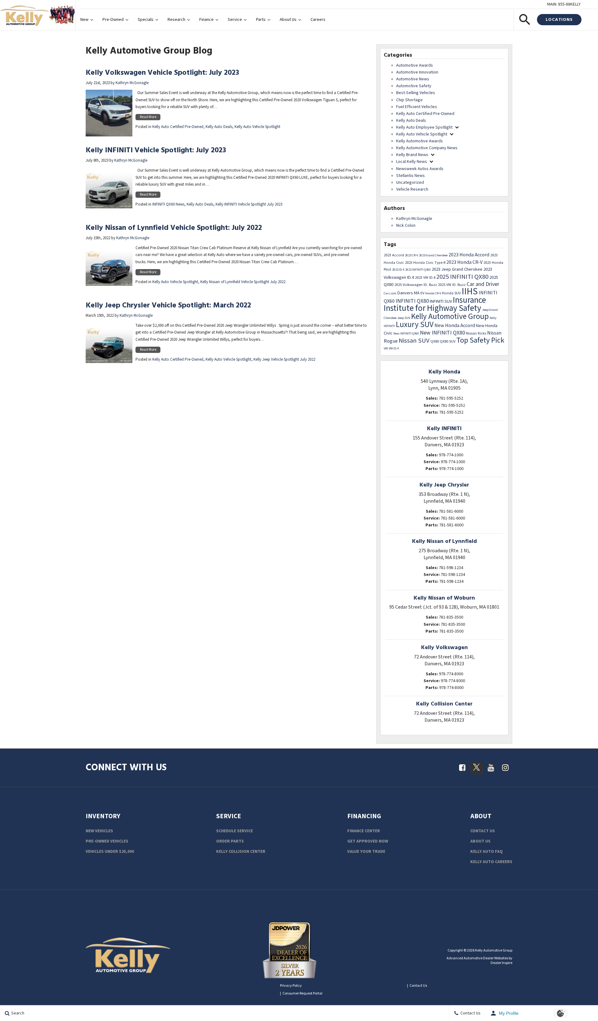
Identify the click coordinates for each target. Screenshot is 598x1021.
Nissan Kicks (476, 333)
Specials (146, 19)
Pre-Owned (113, 19)
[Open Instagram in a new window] (505, 767)
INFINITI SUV (441, 301)
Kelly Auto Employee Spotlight (424, 127)
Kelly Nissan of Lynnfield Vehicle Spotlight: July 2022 (174, 227)
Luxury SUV (415, 325)
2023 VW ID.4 (425, 277)
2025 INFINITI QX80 (462, 277)
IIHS (470, 291)
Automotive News (412, 79)
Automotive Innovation (417, 72)
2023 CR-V (411, 255)
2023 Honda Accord (468, 254)
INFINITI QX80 (412, 301)
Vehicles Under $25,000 (110, 851)
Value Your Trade (366, 851)
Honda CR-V (433, 293)
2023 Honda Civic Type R (425, 262)
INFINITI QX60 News (168, 204)
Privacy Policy (291, 985)
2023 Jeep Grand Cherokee (457, 269)
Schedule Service (234, 831)
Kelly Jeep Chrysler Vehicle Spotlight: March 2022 (168, 305)
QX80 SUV (447, 341)
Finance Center (363, 831)
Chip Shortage (409, 100)
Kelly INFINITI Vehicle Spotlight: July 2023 (156, 150)
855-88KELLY (569, 4)
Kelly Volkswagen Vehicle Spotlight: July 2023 (162, 72)
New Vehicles (99, 831)
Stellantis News (410, 175)
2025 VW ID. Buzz (452, 284)
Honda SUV (451, 293)
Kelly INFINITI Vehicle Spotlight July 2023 (249, 204)
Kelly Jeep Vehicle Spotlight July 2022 (284, 359)
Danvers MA (408, 293)
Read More (148, 117)
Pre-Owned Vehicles (107, 841)
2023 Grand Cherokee (433, 255)
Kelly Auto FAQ (486, 851)
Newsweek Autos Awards (420, 169)
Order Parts (230, 841)
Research (176, 19)
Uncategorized (410, 182)
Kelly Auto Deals (219, 127)
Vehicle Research (412, 189)
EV (422, 293)
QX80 (434, 341)
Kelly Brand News (412, 155)
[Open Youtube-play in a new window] (491, 767)
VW (386, 348)
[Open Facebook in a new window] (462, 767)
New (84, 19)
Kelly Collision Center (240, 851)
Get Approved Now (367, 841)
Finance (206, 19)
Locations (559, 19)
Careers (318, 19)
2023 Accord (394, 255)
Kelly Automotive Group (450, 316)
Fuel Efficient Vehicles (416, 107)
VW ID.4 (394, 348)
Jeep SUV (403, 318)
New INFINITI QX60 (406, 333)
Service (235, 19)
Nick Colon (405, 225)
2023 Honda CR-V (464, 262)
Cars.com (390, 293)
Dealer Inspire (501, 963)
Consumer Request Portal (302, 993)
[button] (525, 19)
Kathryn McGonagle (132, 83)
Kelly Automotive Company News (427, 148)
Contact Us (482, 831)
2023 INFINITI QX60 (418, 270)
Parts (261, 19)
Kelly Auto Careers (491, 862)
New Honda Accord (454, 325)
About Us (288, 19)
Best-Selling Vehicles (415, 93)
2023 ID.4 (398, 270)
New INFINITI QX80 (442, 332)
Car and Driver (483, 284)
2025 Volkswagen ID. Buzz (415, 284)
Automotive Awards (414, 65)
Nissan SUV (414, 340)
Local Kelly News (411, 161)
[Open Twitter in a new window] (476, 768)
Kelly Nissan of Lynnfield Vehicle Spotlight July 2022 (242, 282)
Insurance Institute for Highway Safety (435, 304)
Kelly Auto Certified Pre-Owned (177, 127)
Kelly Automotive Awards (419, 141)
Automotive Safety (413, 86)
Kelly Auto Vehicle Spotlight (257, 127)
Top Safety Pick (480, 340)
